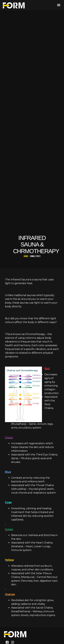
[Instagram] (12, 642)
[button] (58, 4)
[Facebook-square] (7, 642)
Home (26, 256)
